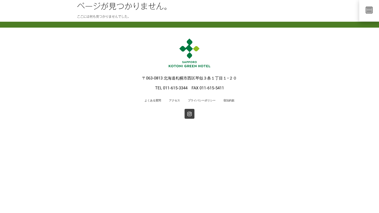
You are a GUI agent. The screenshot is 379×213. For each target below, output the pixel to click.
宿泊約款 (229, 100)
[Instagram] (189, 114)
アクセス (174, 100)
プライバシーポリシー (202, 100)
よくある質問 (152, 100)
